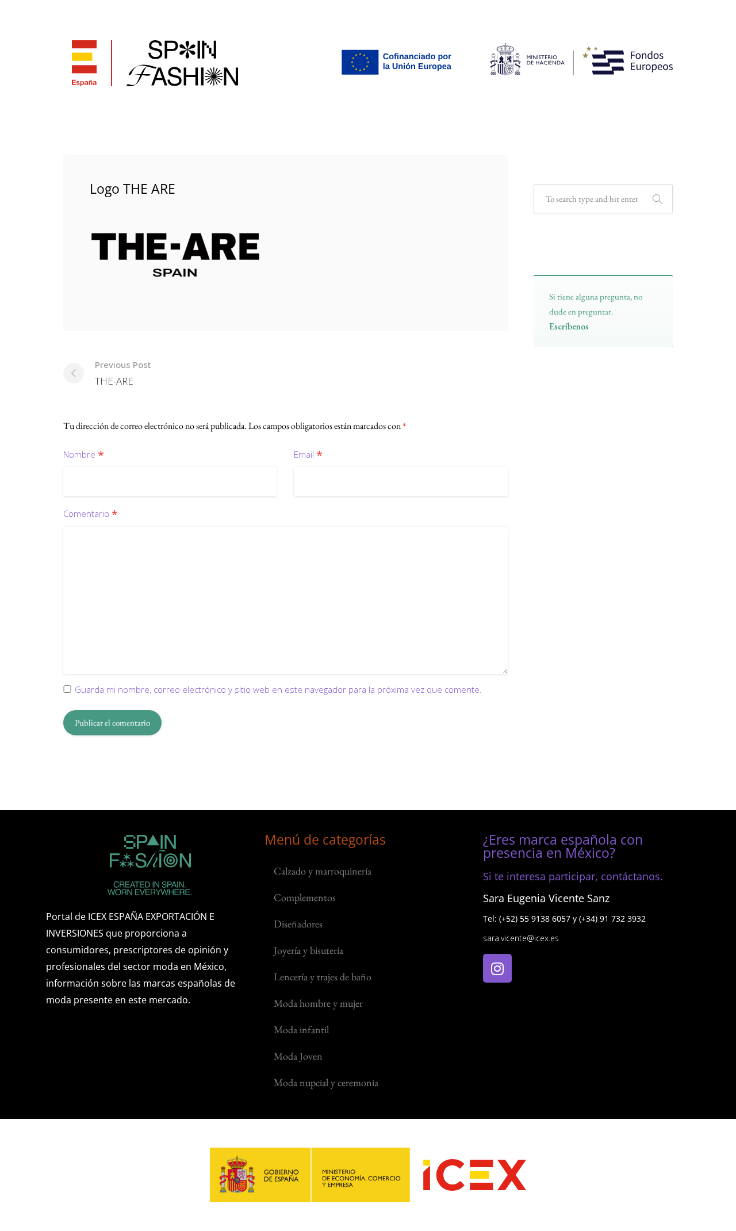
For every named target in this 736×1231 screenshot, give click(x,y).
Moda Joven (298, 1056)
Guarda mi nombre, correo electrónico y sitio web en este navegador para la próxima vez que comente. (278, 689)
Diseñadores (298, 923)
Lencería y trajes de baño (322, 976)
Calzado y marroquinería (322, 870)
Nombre (83, 454)
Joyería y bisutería (308, 950)
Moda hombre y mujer (318, 1003)
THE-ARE (123, 373)
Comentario (90, 514)
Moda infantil (301, 1029)
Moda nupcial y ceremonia (326, 1082)
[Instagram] (497, 968)
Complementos (305, 897)
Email (308, 454)
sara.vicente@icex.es (521, 938)
